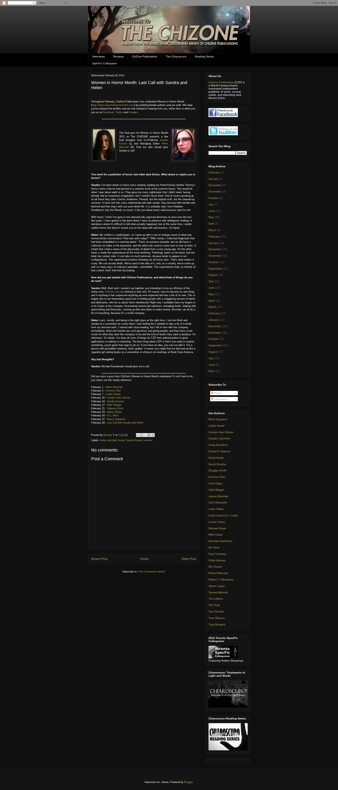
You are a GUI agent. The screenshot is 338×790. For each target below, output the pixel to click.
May (211, 217)
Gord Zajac (215, 483)
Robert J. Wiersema (221, 579)
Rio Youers (215, 566)
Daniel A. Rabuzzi (219, 451)
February (214, 172)
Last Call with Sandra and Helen (125, 422)
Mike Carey (216, 534)
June (212, 210)
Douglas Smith (218, 470)
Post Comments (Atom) (151, 571)
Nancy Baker (114, 411)
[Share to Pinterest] (153, 435)
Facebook (108, 112)
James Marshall (218, 496)
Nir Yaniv (214, 547)
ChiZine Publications (144, 56)
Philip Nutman (217, 560)
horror (121, 440)
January (213, 178)
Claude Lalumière (219, 438)
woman (148, 440)
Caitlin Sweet (113, 394)
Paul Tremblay (217, 553)
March (212, 230)
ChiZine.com (112, 291)
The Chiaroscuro (176, 56)
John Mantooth (218, 502)
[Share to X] (145, 435)
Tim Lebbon (216, 598)
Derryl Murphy (217, 464)
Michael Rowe (217, 528)
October (213, 198)
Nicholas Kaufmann (221, 541)
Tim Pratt (214, 605)
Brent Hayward (218, 419)
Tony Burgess (217, 624)
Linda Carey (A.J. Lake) (223, 515)
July (211, 204)
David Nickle (216, 457)
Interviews (98, 56)
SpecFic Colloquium (104, 63)
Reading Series (204, 56)
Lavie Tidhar (216, 509)
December (215, 185)
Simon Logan (217, 586)
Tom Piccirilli (216, 611)
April (211, 223)
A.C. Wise (112, 415)
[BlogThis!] (142, 435)
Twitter (119, 112)
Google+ (133, 112)
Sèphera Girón (115, 408)
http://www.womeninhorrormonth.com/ (113, 105)
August (213, 274)
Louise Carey (217, 521)
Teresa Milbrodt (218, 592)
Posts (217, 393)
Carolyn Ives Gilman (118, 397)
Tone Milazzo (217, 618)
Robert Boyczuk (218, 573)
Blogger (188, 782)
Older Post (188, 559)
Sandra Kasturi (115, 401)
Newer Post (99, 559)
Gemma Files (113, 390)
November (215, 191)
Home (144, 559)
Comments (220, 399)
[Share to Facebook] (149, 435)
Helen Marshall (114, 387)
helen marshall (108, 440)
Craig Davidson (218, 444)
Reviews (118, 56)
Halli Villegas (114, 404)
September (215, 268)
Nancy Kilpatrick (116, 419)
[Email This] (138, 435)
